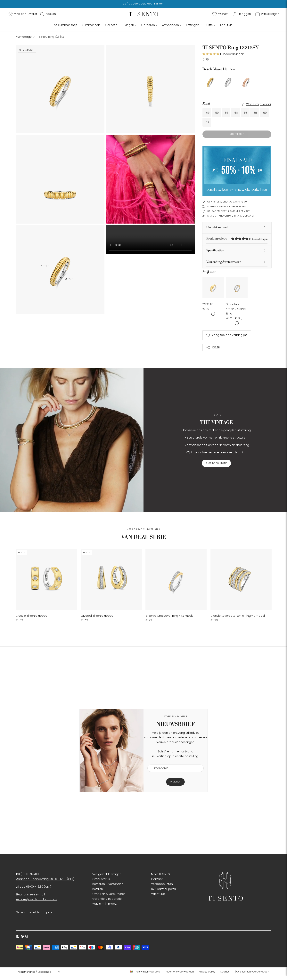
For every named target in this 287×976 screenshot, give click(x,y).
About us (226, 25)
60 (265, 113)
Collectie (111, 25)
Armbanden (170, 25)
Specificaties (215, 250)
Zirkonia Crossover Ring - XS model (169, 616)
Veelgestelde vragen (106, 874)
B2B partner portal (163, 889)
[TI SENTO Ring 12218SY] (210, 81)
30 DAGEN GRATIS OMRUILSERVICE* (228, 211)
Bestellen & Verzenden (107, 884)
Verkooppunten (162, 884)
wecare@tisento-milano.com (36, 899)
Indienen (175, 781)
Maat (206, 103)
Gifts (209, 25)
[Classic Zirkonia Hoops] (46, 579)
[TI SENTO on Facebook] (17, 937)
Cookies (225, 971)
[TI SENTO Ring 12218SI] (228, 81)
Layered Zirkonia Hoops (97, 616)
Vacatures (158, 894)
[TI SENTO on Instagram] (26, 937)
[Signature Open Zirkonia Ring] (237, 287)
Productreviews (236, 239)
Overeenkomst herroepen (34, 912)
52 (226, 113)
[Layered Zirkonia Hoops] (111, 579)
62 (207, 122)
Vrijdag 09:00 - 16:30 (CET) (33, 887)
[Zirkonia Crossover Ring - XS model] (176, 579)
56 (245, 113)
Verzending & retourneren (223, 262)
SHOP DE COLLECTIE (216, 463)
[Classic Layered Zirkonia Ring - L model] (241, 579)
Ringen (129, 25)
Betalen (97, 889)
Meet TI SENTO (160, 874)
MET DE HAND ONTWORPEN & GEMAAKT (230, 215)
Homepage (24, 37)
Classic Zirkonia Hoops (31, 616)
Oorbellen (148, 25)
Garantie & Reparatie (107, 899)
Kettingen (192, 25)
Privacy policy (207, 971)
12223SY (207, 304)
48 (207, 113)
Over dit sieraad (217, 227)
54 (236, 113)
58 (255, 113)
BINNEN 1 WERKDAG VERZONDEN (226, 206)
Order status (101, 879)
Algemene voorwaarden (180, 971)
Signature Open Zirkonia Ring (236, 309)
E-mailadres (158, 762)
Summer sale (91, 25)
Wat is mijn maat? (258, 104)
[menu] (38, 971)
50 (217, 113)
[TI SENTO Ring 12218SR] (246, 81)
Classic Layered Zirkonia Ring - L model (237, 616)
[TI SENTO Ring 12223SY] (213, 287)
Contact (157, 879)
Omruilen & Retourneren (109, 894)
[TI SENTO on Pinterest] (22, 937)
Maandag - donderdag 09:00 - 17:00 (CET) (45, 879)
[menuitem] (146, 971)
